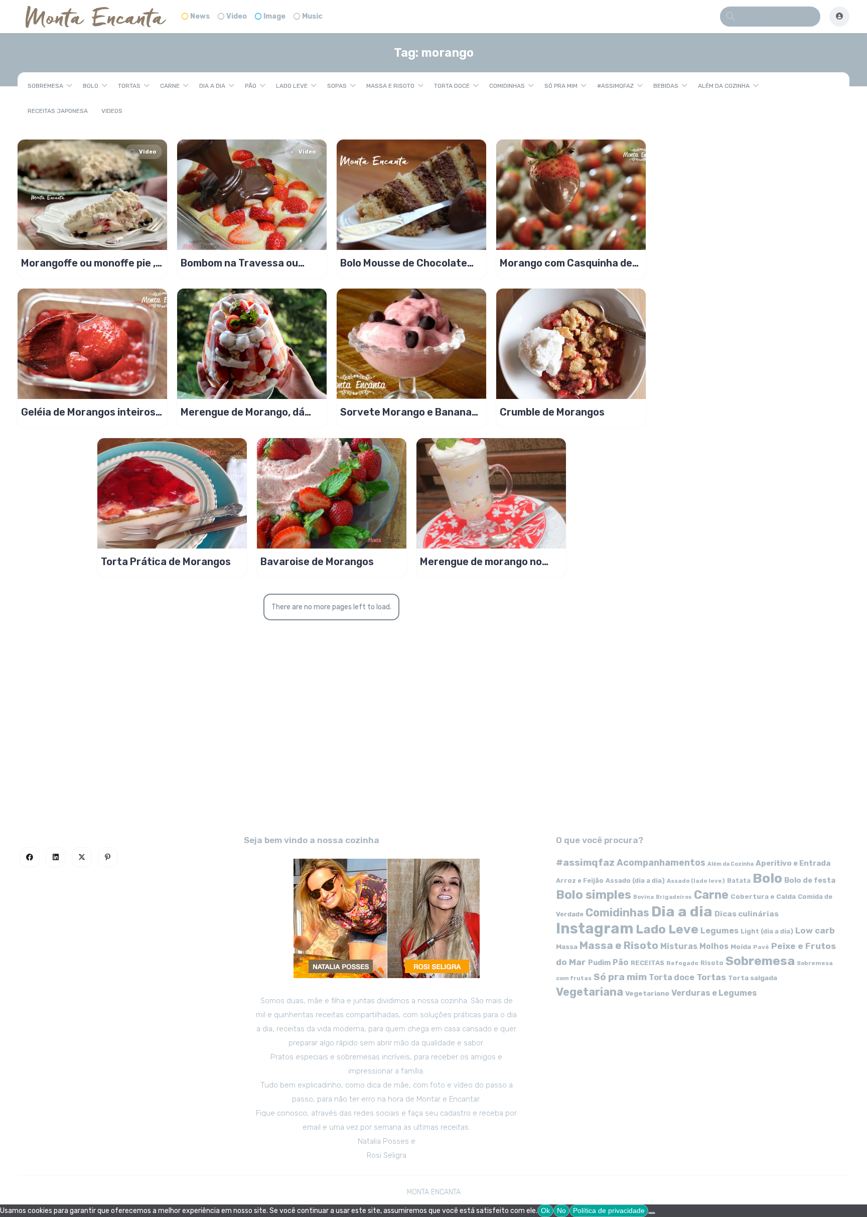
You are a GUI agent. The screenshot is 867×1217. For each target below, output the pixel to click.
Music (312, 16)
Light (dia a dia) (767, 931)
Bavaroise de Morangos (317, 562)
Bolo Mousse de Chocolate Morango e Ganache (403, 263)
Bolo (90, 85)
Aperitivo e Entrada (793, 863)
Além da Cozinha (724, 85)
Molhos (714, 946)
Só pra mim (560, 85)
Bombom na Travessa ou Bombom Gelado (239, 263)
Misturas (678, 946)
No (561, 1210)
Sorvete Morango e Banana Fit (406, 412)
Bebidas (665, 85)
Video (236, 16)
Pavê (761, 947)
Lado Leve (292, 85)
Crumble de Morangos (552, 412)
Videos (111, 110)
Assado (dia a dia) (635, 880)
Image (274, 16)
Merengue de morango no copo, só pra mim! (481, 562)
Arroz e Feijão (580, 880)
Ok (545, 1210)
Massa (566, 946)
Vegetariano (647, 993)
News (200, 16)
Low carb (815, 930)
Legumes (719, 930)
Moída (741, 947)
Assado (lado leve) (696, 880)
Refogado (682, 963)
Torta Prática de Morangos (166, 562)
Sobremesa (45, 85)
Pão (250, 85)
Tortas (129, 85)
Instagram (595, 928)
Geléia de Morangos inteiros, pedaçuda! (89, 412)
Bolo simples (593, 895)
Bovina (643, 897)
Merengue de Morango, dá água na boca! (243, 412)
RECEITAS (647, 963)
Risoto (712, 963)
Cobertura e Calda (763, 896)
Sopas (337, 85)
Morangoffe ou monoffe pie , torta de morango (88, 263)
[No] (651, 1213)
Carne (170, 85)
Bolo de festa (809, 880)
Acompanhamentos (661, 862)
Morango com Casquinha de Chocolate (566, 263)
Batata (739, 880)
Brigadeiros (674, 897)
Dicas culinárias (746, 913)
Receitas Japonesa (58, 110)
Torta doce (452, 85)
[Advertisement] (433, 732)
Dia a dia (212, 85)
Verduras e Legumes (714, 993)
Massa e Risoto (390, 85)
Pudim (599, 963)
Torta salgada (752, 978)
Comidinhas (507, 85)
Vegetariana (589, 992)
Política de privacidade (609, 1210)
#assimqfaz (615, 85)
